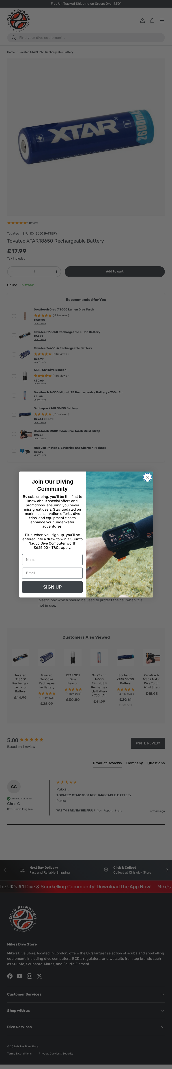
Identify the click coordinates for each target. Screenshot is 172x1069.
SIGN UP (52, 587)
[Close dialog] (147, 477)
